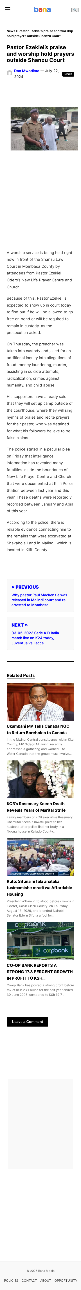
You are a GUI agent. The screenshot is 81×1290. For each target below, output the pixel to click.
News (11, 31)
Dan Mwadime (26, 70)
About (45, 1280)
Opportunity (65, 1280)
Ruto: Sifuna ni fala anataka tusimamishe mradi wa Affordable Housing (39, 888)
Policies (11, 1280)
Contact (29, 1280)
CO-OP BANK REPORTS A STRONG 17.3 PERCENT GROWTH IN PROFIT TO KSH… (40, 972)
